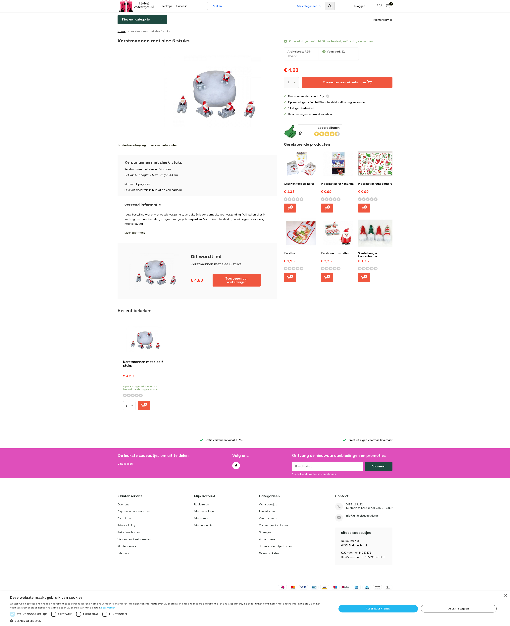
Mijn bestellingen (204, 511)
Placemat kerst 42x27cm (337, 183)
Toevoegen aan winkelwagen (236, 280)
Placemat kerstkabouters (375, 183)
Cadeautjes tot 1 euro (273, 525)
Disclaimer (124, 518)
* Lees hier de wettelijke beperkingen (314, 473)
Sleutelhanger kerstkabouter (367, 254)
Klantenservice (383, 19)
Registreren (201, 504)
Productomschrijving (132, 145)
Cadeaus (181, 6)
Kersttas (289, 253)
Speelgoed (266, 532)
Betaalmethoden (129, 532)
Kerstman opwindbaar (336, 253)
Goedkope (166, 6)
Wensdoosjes (268, 504)
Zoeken (330, 6)
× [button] (505, 595)
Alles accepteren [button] (378, 608)
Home (122, 31)
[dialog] (255, 608)
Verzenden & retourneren (134, 539)
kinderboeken (268, 539)
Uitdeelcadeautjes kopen (275, 546)
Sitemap (123, 553)
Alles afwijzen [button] (458, 608)
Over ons (123, 504)
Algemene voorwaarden (134, 511)
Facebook (236, 465)
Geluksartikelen (269, 553)
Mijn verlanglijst (204, 525)
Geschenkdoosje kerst (299, 183)
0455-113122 (354, 504)
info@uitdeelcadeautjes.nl (362, 515)
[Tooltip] (327, 96)
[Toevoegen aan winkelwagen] (144, 405)
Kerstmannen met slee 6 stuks (143, 364)
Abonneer (379, 466)
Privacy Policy (126, 525)
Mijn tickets (201, 518)
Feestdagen (267, 511)
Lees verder (108, 607)
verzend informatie (163, 145)
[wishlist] (379, 6)
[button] (168, 621)
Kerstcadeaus (268, 518)
